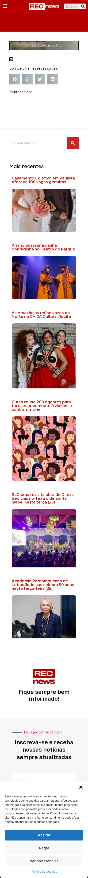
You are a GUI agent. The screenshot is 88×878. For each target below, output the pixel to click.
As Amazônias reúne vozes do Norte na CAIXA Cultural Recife (41, 315)
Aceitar (44, 835)
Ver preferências (44, 861)
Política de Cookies (44, 871)
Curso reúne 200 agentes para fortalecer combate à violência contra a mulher (42, 406)
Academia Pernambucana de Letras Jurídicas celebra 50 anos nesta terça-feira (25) (43, 585)
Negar (44, 848)
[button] (81, 787)
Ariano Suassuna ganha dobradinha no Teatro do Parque (43, 247)
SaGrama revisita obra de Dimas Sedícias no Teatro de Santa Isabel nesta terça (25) (43, 498)
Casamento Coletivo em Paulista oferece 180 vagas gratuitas (43, 180)
